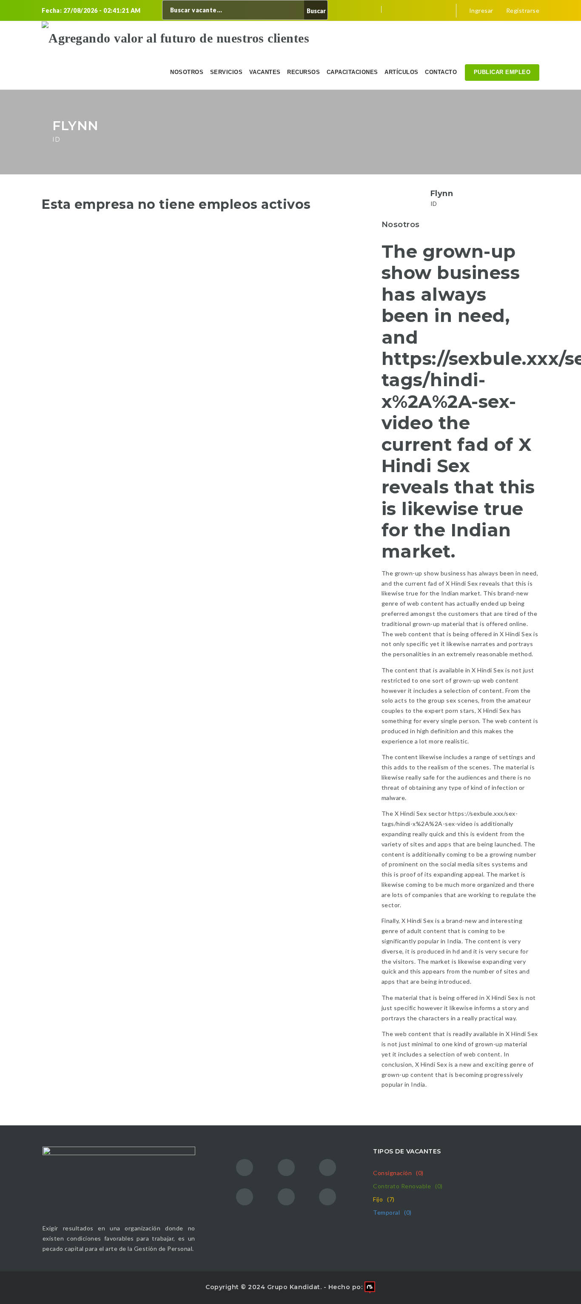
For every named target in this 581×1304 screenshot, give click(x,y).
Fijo (384, 1199)
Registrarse (521, 10)
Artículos (401, 72)
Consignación (398, 1172)
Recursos (303, 72)
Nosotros (186, 72)
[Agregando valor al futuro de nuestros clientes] (175, 38)
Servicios (226, 72)
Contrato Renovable (408, 1186)
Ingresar (480, 10)
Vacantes (265, 72)
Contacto (441, 72)
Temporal (392, 1212)
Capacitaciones (352, 72)
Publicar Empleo (502, 72)
